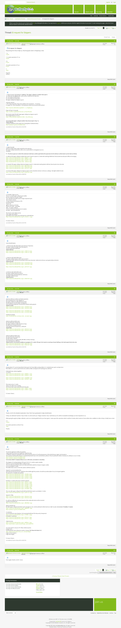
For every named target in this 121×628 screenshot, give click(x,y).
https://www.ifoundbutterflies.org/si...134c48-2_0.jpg (19, 474)
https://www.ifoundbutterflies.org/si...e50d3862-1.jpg (19, 377)
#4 (114, 184)
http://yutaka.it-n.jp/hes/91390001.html (15, 457)
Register (108, 2)
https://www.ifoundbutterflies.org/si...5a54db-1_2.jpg (19, 486)
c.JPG (7, 70)
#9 (114, 439)
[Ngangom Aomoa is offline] (13, 43)
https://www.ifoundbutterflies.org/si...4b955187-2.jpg (19, 343)
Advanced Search (31, 2)
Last (112, 28)
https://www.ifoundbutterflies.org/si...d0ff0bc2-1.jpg (19, 522)
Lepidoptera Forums (20, 19)
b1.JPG (7, 62)
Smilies (38, 585)
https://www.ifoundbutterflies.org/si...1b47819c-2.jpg (19, 308)
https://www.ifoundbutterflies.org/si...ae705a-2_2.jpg (19, 476)
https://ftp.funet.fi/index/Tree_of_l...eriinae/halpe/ (18, 531)
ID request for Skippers (21, 32)
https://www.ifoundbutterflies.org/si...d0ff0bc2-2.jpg (19, 159)
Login (114, 2)
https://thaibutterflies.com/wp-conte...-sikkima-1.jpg (18, 161)
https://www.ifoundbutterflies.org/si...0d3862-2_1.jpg (19, 374)
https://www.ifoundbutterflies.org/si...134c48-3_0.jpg (19, 475)
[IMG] (37, 587)
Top (114, 572)
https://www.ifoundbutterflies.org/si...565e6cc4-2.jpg (19, 330)
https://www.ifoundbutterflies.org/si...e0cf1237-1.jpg (19, 168)
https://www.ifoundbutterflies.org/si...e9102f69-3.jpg (19, 312)
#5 (114, 233)
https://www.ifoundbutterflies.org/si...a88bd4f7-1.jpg (19, 508)
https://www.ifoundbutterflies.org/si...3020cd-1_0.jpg (19, 482)
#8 (114, 403)
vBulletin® (58, 621)
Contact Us (93, 613)
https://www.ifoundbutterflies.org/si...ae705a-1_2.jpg (19, 478)
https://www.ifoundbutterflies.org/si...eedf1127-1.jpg (19, 492)
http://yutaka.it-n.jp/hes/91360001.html (15, 458)
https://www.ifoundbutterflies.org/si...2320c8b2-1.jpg (19, 488)
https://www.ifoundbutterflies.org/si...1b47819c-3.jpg (19, 307)
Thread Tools (107, 37)
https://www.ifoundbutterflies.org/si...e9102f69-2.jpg (19, 310)
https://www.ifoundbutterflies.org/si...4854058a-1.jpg (19, 503)
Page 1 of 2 (99, 28)
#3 (114, 137)
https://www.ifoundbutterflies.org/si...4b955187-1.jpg (19, 345)
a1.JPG (7, 54)
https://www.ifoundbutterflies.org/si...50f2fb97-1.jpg (19, 379)
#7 (114, 357)
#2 (114, 84)
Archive (111, 613)
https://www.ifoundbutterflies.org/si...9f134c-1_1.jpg (19, 518)
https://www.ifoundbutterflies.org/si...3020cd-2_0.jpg (19, 483)
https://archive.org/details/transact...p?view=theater (19, 111)
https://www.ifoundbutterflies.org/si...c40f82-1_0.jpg (19, 388)
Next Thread (65, 576)
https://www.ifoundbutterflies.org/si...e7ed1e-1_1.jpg (19, 216)
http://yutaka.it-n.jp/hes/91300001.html (15, 125)
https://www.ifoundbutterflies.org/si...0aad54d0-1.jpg (19, 264)
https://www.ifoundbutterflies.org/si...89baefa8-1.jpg (19, 165)
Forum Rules (39, 592)
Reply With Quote (111, 79)
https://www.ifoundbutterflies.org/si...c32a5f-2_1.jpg (19, 160)
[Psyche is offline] (11, 87)
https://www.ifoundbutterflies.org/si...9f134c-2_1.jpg (19, 517)
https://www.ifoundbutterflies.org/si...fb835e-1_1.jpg (19, 157)
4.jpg (7, 426)
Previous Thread (57, 576)
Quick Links (111, 15)
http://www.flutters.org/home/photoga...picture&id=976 (19, 524)
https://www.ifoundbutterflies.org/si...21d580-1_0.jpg (19, 514)
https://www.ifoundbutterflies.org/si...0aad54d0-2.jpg (19, 263)
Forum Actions (102, 15)
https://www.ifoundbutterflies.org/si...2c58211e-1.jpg (19, 252)
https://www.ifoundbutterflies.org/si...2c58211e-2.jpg (19, 251)
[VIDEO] (38, 588)
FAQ (91, 15)
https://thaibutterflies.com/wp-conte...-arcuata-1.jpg (19, 316)
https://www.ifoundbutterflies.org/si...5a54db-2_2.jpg (19, 484)
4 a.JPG (7, 422)
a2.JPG (7, 58)
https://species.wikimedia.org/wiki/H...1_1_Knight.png (19, 107)
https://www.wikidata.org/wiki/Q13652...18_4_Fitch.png (19, 117)
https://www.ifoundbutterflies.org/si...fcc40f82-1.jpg (18, 487)
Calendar (96, 15)
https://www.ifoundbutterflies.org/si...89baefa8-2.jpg (19, 167)
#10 (114, 550)
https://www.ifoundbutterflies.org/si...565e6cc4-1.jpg (19, 329)
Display (113, 37)
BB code (38, 584)
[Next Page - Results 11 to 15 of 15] (108, 28)
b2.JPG (7, 66)
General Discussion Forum (33, 19)
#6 (114, 288)
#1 (114, 41)
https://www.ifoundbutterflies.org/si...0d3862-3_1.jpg (19, 375)
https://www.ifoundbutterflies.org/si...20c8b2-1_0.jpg (19, 389)
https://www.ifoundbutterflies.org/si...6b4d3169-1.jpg (19, 172)
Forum (11, 19)
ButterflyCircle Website (102, 613)
